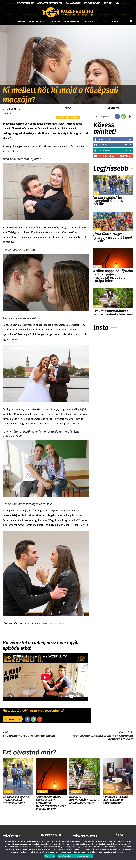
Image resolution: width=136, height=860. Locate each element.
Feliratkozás (125, 156)
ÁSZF (119, 835)
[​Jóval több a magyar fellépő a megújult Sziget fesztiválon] (113, 222)
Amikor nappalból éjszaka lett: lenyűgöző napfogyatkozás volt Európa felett (113, 276)
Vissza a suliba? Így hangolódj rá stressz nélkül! (108, 201)
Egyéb (97, 266)
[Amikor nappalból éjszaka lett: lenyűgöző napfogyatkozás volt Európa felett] (113, 258)
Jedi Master (15, 109)
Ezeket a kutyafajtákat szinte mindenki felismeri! (113, 312)
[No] (132, 849)
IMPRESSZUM (51, 835)
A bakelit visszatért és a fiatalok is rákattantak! (117, 800)
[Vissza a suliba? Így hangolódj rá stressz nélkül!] (113, 185)
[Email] (45, 719)
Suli (96, 193)
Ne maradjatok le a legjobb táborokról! (29, 736)
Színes (74, 117)
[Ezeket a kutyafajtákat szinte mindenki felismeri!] (113, 298)
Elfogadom (49, 856)
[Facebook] (117, 116)
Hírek (61, 117)
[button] (131, 21)
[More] (129, 116)
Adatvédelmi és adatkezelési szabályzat (75, 856)
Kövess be (127, 145)
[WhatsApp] (123, 116)
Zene (97, 229)
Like (129, 139)
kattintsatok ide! (57, 623)
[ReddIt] (39, 719)
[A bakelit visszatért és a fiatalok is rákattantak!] (118, 776)
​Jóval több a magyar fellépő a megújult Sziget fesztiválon (112, 237)
